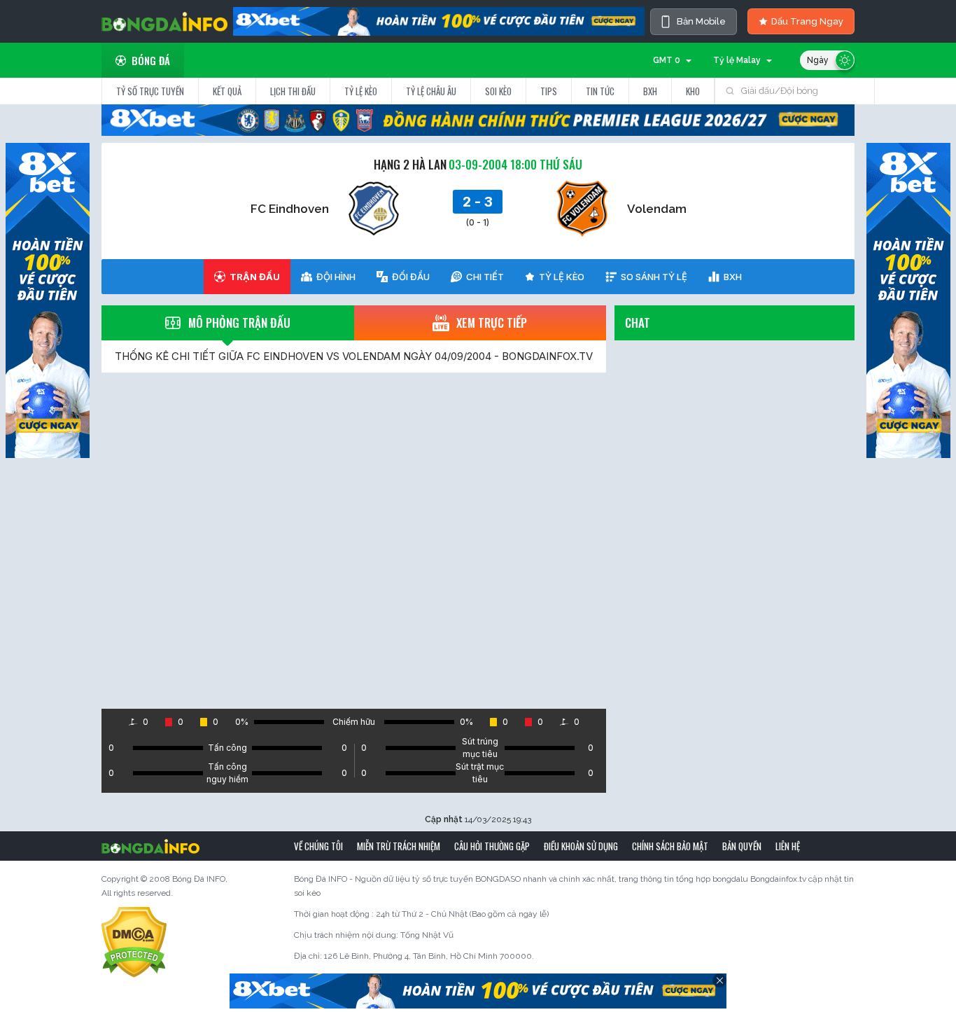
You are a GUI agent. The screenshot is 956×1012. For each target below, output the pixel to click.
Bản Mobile (701, 21)
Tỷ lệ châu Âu (431, 91)
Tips (548, 91)
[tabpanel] (353, 524)
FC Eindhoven (290, 209)
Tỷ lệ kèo (360, 91)
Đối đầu (411, 276)
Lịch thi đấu (293, 91)
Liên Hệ (787, 846)
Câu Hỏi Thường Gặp (492, 846)
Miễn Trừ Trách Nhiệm (398, 846)
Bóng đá (151, 60)
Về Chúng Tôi (318, 846)
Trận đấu (255, 276)
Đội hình (336, 276)
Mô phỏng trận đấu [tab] (239, 322)
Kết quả (227, 91)
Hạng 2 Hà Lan (410, 164)
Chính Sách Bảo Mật (670, 846)
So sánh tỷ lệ (654, 276)
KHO (693, 91)
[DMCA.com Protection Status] (134, 942)
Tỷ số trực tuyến (150, 91)
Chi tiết (485, 276)
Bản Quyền (741, 846)
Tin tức (600, 91)
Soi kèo (498, 91)
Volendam (657, 209)
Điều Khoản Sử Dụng (581, 846)
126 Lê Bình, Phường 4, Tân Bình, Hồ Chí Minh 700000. (429, 956)
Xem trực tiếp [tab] (491, 322)
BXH (650, 91)
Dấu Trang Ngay (807, 21)
